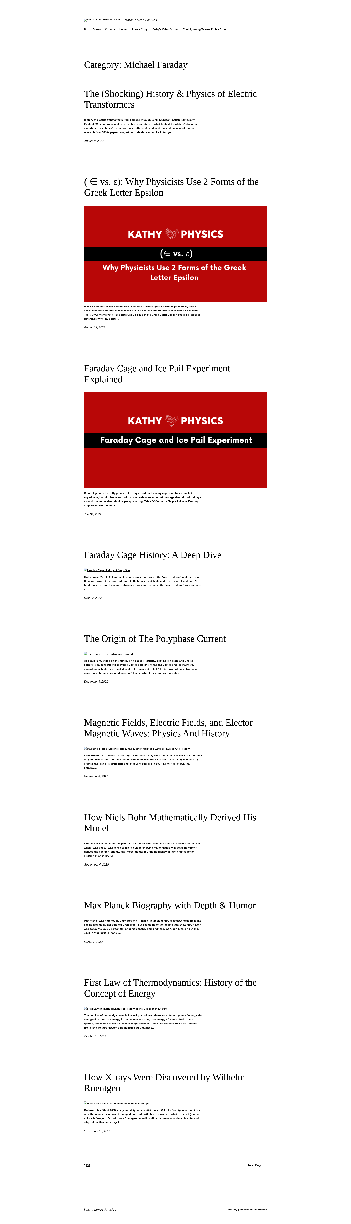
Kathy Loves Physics (141, 20)
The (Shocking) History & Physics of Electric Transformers (170, 99)
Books (97, 29)
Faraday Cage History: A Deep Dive (152, 555)
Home (123, 29)
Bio (86, 29)
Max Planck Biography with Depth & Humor (170, 905)
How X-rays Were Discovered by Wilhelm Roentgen (164, 1082)
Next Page (257, 1165)
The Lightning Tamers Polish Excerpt (206, 29)
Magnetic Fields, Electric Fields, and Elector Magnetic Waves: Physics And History (168, 728)
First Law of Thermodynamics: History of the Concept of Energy (170, 988)
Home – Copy (139, 29)
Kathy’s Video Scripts (165, 29)
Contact (110, 29)
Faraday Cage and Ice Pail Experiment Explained (157, 373)
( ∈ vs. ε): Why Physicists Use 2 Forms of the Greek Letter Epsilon (171, 187)
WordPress (260, 1209)
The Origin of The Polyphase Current (155, 638)
